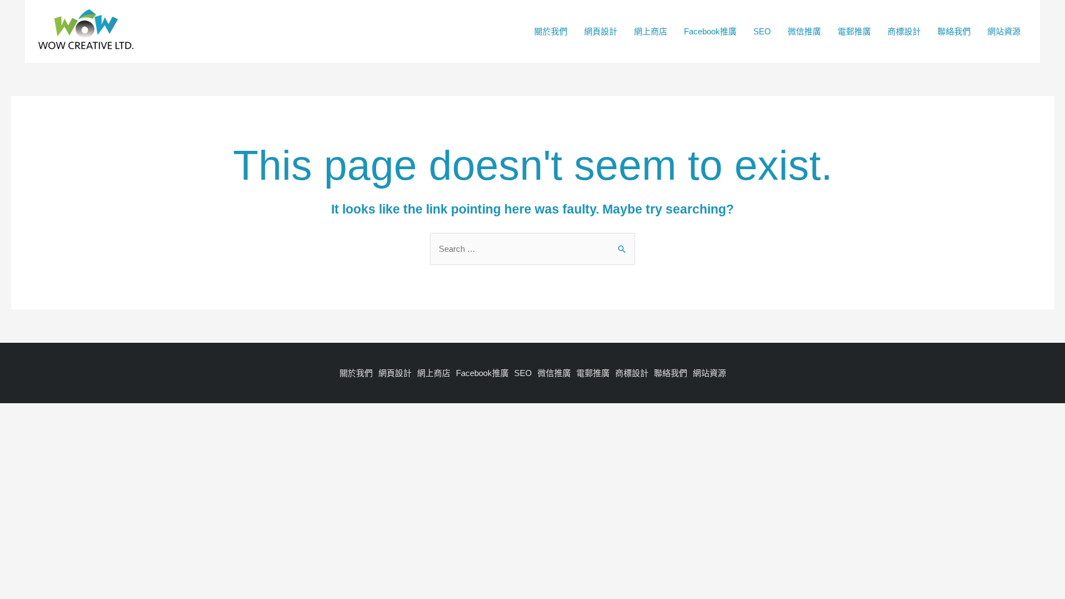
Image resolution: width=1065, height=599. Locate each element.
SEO (762, 31)
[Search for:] (532, 248)
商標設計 (904, 31)
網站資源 (1004, 31)
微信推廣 (804, 31)
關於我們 (550, 31)
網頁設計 (600, 31)
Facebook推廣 (710, 31)
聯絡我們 (954, 31)
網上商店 (650, 31)
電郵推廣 (854, 31)
